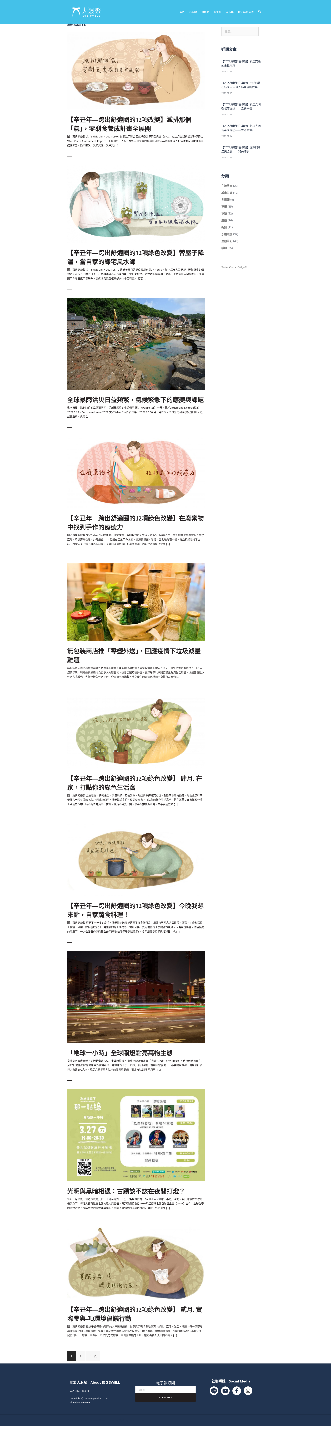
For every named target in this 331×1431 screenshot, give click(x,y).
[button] (260, 12)
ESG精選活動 (246, 12)
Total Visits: (229, 267)
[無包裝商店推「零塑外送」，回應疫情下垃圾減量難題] (136, 602)
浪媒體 (205, 12)
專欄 (224, 206)
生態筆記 (226, 241)
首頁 (182, 12)
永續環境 (226, 234)
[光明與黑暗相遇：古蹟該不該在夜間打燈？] (136, 1135)
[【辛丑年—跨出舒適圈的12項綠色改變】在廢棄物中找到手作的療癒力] (136, 471)
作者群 (85, 1390)
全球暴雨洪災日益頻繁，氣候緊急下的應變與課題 (135, 400)
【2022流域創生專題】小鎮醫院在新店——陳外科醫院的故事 (241, 85)
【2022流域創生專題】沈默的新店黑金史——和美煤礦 (241, 149)
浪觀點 (193, 12)
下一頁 (93, 1356)
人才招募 (74, 1390)
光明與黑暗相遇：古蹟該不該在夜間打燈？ (126, 1191)
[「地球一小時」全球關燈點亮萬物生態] (136, 996)
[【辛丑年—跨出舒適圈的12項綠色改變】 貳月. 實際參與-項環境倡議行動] (136, 1263)
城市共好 (226, 193)
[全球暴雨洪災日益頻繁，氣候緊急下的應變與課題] (136, 343)
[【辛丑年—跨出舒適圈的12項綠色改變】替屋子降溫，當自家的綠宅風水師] (136, 203)
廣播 (224, 220)
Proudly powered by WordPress (86, 1420)
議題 (224, 248)
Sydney (123, 1420)
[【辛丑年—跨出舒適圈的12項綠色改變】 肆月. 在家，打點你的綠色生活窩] (136, 732)
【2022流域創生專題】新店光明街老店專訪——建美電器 (241, 106)
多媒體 (225, 200)
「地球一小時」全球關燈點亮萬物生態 (120, 1053)
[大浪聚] (86, 11)
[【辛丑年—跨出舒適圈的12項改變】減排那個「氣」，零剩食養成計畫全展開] (136, 70)
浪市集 (230, 12)
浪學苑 (217, 12)
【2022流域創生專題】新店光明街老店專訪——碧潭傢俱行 (241, 128)
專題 (224, 213)
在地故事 (226, 186)
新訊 (224, 227)
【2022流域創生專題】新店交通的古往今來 (241, 63)
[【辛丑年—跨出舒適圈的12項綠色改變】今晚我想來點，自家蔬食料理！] (136, 859)
